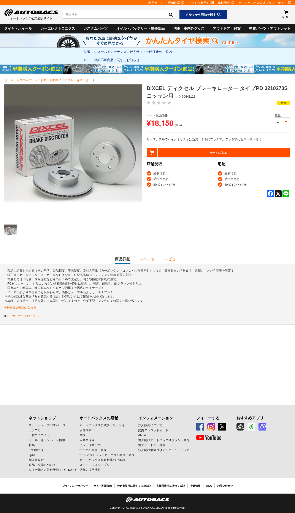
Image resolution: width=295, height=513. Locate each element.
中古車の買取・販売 (93, 450)
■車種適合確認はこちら (20, 307)
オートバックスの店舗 (98, 418)
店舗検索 (174, 3)
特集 (32, 445)
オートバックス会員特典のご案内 (102, 460)
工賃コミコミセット (42, 435)
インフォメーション (155, 418)
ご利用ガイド (154, 3)
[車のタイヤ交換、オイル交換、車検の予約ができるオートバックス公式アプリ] (240, 427)
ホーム (8, 80)
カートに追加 (218, 152)
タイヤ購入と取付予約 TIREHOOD (52, 470)
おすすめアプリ (250, 418)
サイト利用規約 (103, 485)
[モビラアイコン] (262, 427)
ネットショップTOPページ (47, 425)
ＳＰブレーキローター (77, 80)
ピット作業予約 (198, 3)
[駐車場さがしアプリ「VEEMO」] (251, 427)
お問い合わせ (225, 485)
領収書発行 (36, 460)
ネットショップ (42, 418)
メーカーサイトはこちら (22, 316)
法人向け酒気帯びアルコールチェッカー (165, 450)
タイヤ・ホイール (18, 28)
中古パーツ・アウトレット (270, 28)
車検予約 (224, 3)
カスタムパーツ (96, 28)
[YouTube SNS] (208, 438)
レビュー (172, 259)
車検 (82, 435)
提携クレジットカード (153, 430)
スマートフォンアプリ (94, 465)
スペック (147, 259)
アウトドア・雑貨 (227, 28)
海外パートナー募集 (151, 445)
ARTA (142, 435)
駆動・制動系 (50, 80)
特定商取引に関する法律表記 (134, 485)
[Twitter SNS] (222, 427)
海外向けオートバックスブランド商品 (164, 440)
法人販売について (150, 425)
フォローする (208, 418)
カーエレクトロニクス (58, 28)
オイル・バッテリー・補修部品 (140, 28)
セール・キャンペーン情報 (47, 440)
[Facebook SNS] (200, 427)
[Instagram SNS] (211, 427)
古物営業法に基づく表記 (170, 485)
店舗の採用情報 (90, 470)
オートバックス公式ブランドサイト (262, 3)
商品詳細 (122, 260)
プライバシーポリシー (75, 485)
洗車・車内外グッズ (189, 28)
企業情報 (195, 485)
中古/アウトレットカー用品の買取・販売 (107, 455)
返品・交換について (42, 465)
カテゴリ (35, 430)
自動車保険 (87, 440)
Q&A (32, 455)
